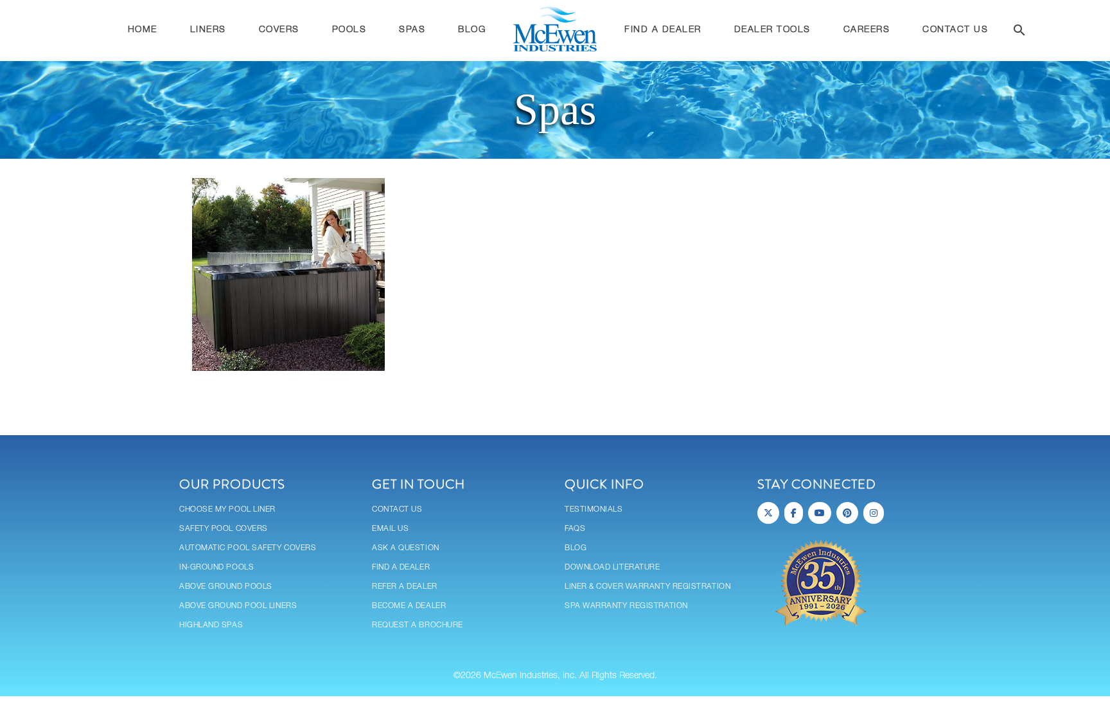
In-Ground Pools (216, 567)
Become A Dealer (409, 605)
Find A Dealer (401, 567)
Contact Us (397, 509)
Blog (575, 548)
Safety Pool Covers (223, 528)
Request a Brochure (417, 625)
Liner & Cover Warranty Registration (647, 586)
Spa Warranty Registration (626, 605)
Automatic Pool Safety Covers (247, 548)
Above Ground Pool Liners (238, 605)
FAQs (575, 528)
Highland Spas (211, 625)
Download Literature (612, 567)
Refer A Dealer (404, 586)
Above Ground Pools (225, 586)
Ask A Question (405, 548)
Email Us (390, 528)
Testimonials (594, 509)
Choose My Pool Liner (227, 509)
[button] (1019, 32)
